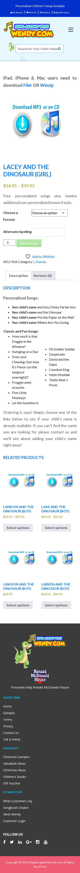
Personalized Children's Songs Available (40, 6)
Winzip (47, 85)
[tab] (19, 275)
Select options (18, 528)
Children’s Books (14, 777)
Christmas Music (14, 770)
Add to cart (29, 243)
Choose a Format (10, 216)
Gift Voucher (11, 783)
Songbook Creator (16, 808)
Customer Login (14, 821)
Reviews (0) (43, 275)
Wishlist (32, 13)
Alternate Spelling (17, 232)
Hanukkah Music (14, 763)
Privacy (8, 726)
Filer (27, 85)
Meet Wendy (12, 814)
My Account (17, 13)
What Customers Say (17, 801)
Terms (7, 720)
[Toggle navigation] (71, 29)
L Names (39, 262)
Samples (9, 713)
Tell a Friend (11, 739)
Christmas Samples (16, 757)
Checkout (46, 13)
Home (7, 706)
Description (18, 275)
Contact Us (11, 733)
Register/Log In (62, 13)
